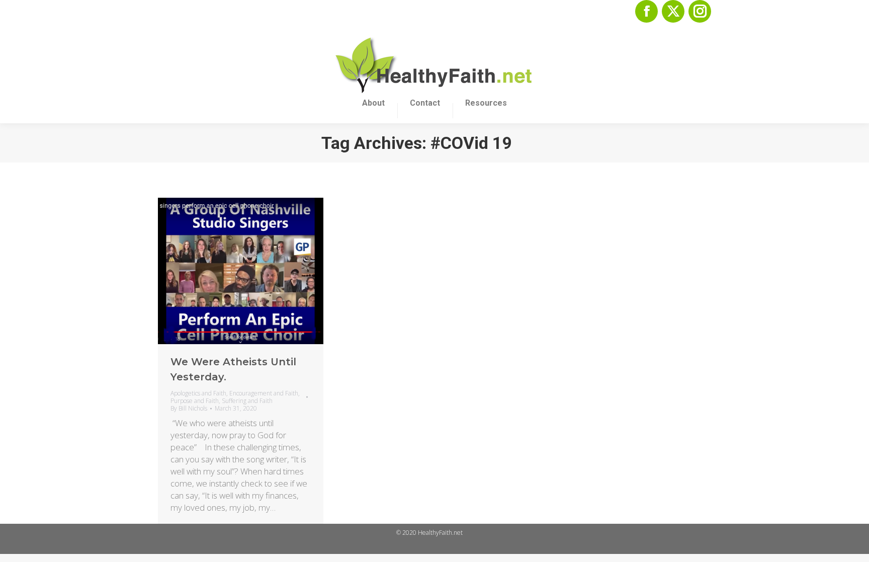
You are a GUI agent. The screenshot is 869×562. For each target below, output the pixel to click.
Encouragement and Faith (263, 393)
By (188, 408)
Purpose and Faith (194, 400)
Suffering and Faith (247, 400)
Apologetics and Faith (198, 393)
